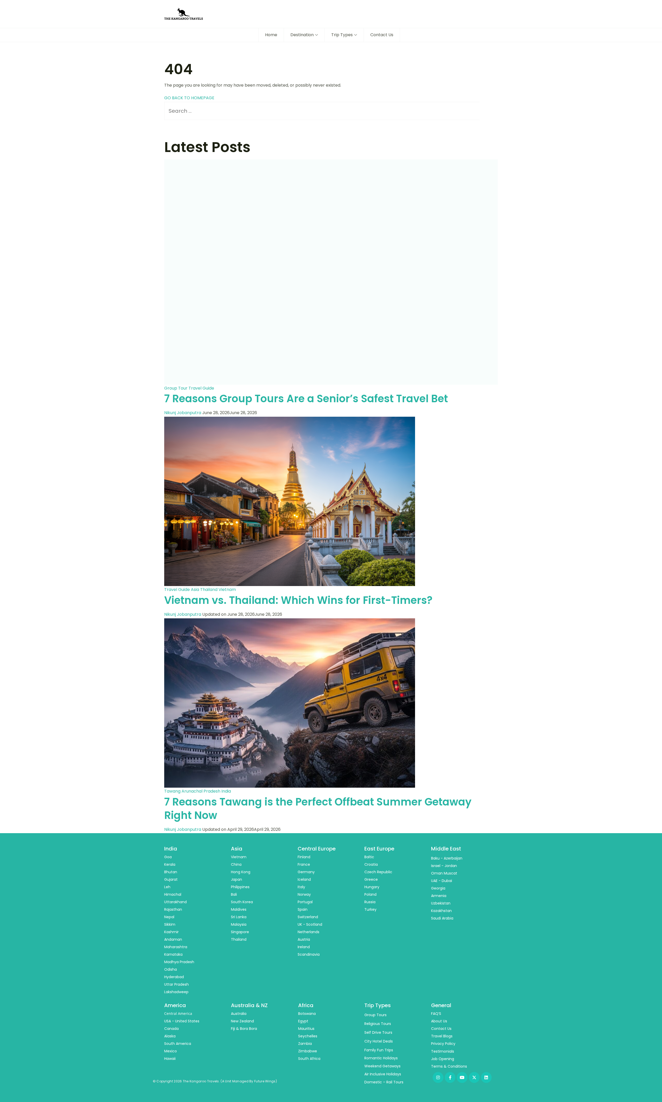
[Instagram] (438, 1077)
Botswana (307, 1013)
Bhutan (170, 872)
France (304, 864)
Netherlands (308, 931)
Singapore (240, 931)
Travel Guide (201, 388)
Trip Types (342, 35)
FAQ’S (436, 1013)
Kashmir (171, 931)
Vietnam (227, 589)
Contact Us (381, 35)
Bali (234, 894)
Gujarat (171, 879)
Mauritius (306, 1028)
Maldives (238, 909)
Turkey (370, 909)
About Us (439, 1021)
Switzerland (308, 916)
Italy (301, 887)
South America (177, 1043)
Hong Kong (240, 872)
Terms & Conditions (449, 1066)
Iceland (304, 879)
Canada (171, 1028)
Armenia (438, 895)
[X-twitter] (474, 1077)
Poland (370, 894)
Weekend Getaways (382, 1066)
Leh (167, 887)
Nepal (169, 916)
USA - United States (181, 1021)
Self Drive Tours (378, 1032)
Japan (236, 879)
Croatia (371, 864)
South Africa (309, 1058)
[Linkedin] (486, 1077)
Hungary (371, 887)
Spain (302, 909)
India (226, 791)
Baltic (369, 857)
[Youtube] (462, 1077)
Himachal (172, 894)
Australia (238, 1013)
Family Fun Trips (378, 1050)
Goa (168, 857)
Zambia (305, 1043)
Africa (305, 1005)
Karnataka (173, 954)
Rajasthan (173, 909)
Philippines (240, 887)
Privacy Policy (443, 1043)
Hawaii (170, 1058)
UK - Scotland (310, 924)
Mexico (170, 1051)
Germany (306, 872)
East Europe (379, 848)
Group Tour (175, 388)
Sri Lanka (238, 916)
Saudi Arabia (442, 918)
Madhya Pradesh (179, 961)
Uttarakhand (175, 902)
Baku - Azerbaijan (446, 858)
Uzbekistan (440, 903)
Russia (369, 902)
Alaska (170, 1036)
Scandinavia (309, 954)
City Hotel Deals (378, 1041)
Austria (304, 939)
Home (271, 35)
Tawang (172, 791)
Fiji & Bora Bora (244, 1028)
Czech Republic (378, 872)
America (175, 1005)
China (236, 864)
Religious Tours (377, 1023)
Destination (302, 35)
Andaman (173, 939)
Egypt (303, 1021)
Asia (195, 589)
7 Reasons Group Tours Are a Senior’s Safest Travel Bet (306, 398)
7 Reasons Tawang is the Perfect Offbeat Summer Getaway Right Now (317, 809)
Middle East (446, 848)
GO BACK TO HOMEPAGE (189, 98)
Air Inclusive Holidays (382, 1074)
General (441, 1005)
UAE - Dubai (441, 880)
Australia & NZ (249, 1005)
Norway (304, 894)
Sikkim (169, 924)
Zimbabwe (307, 1051)
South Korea (242, 902)
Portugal (305, 902)
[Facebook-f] (450, 1077)
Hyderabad (174, 976)
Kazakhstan (441, 910)
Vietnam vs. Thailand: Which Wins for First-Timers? (298, 600)
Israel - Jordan (444, 865)
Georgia (438, 888)
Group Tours (375, 1014)
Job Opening (442, 1058)
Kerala (169, 864)
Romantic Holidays (381, 1058)
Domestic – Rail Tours (383, 1082)
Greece (371, 879)
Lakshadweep (176, 991)
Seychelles (307, 1036)
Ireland (304, 946)
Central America (178, 1013)
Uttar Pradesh (176, 984)
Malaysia (238, 924)
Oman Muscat (444, 873)
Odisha (170, 969)
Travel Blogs (442, 1036)
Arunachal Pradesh (201, 791)
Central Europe (317, 848)
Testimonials (442, 1051)
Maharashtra (175, 946)
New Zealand (242, 1021)
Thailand (208, 589)
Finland (304, 857)
